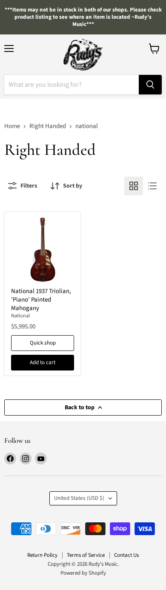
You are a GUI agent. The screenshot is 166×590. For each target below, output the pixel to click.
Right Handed (47, 126)
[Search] (150, 84)
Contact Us (126, 555)
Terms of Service (86, 555)
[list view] (152, 186)
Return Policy (42, 555)
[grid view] (133, 186)
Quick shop (43, 343)
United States (79, 498)
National (20, 315)
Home (12, 126)
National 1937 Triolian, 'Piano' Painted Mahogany (41, 299)
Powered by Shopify (83, 573)
